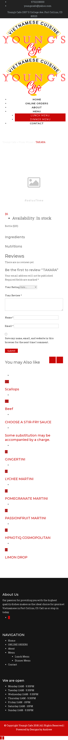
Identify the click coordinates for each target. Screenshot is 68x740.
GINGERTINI (15, 459)
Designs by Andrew (41, 729)
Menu (37, 111)
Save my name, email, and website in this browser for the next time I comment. (29, 340)
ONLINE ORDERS (36, 103)
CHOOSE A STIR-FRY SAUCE (28, 422)
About (37, 107)
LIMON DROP (16, 557)
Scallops (12, 389)
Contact (37, 123)
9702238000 (37, 1)
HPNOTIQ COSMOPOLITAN (28, 538)
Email (9, 326)
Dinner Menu (40, 119)
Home (37, 99)
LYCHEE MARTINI (19, 479)
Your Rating (12, 287)
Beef (9, 409)
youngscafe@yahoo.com (37, 5)
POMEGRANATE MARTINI (26, 498)
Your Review (13, 295)
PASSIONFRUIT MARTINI (25, 518)
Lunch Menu (40, 115)
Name (9, 317)
